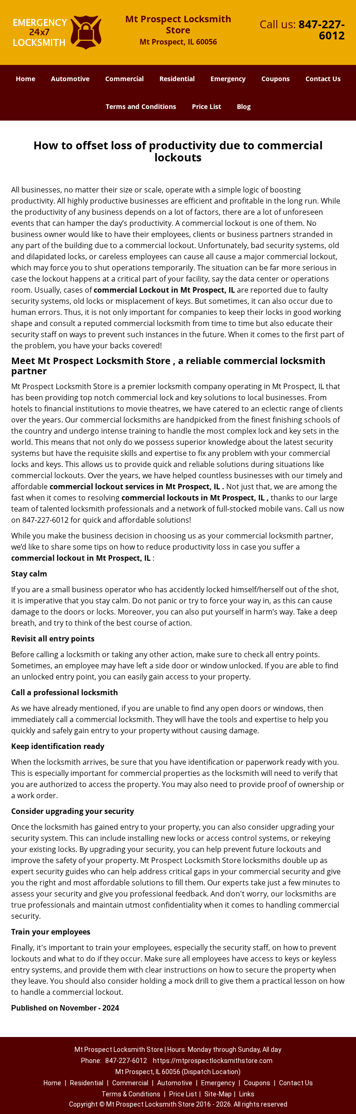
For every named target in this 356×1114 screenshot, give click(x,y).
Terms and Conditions (141, 106)
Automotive (70, 78)
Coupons (275, 78)
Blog (244, 106)
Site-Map (218, 1094)
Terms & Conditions (131, 1094)
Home (25, 78)
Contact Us (323, 78)
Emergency (228, 78)
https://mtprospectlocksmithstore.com (213, 1060)
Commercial (124, 78)
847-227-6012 (322, 29)
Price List (206, 106)
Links (246, 1094)
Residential (177, 78)
